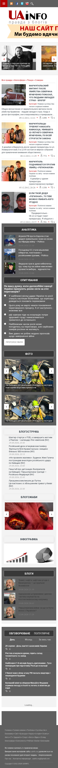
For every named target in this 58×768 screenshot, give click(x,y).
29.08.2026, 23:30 (17, 443)
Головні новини (19, 730)
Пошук (30, 80)
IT (11, 737)
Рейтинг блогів (33, 741)
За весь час (45, 639)
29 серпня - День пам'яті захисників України (26, 646)
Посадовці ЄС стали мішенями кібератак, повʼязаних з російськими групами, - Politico (34, 253)
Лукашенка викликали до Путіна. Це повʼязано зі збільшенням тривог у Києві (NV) (30, 483)
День (12, 639)
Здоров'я (17, 737)
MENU (3, 3)
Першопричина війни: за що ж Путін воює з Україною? (36, 609)
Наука (31, 734)
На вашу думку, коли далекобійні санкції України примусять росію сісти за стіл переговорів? (28, 289)
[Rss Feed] (11, 4)
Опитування (29, 280)
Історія (38, 734)
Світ (16, 734)
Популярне (42, 633)
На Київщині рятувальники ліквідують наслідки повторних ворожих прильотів (29, 386)
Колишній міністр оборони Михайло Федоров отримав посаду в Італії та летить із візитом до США (27, 685)
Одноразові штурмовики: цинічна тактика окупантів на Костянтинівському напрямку (35, 597)
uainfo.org (35, 751)
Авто (7, 737)
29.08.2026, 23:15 (17, 454)
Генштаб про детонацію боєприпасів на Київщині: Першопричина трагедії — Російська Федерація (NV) (27, 472)
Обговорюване (19, 633)
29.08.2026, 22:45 (17, 477)
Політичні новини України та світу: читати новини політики (42, 173)
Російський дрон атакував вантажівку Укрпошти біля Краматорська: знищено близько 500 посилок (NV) (28, 449)
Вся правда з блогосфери (13, 80)
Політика (30, 730)
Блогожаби (29, 497)
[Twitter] (21, 4)
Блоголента (21, 741)
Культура (23, 734)
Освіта (45, 734)
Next (55, 59)
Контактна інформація (22, 759)
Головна (8, 730)
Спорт (24, 737)
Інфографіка (29, 539)
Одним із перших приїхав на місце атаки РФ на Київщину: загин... (16, 65)
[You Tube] (26, 4)
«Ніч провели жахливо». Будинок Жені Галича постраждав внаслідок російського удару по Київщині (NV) (31, 460)
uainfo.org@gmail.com (41, 759)
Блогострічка (29, 431)
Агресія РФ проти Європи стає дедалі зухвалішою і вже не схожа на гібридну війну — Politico (36, 239)
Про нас (8, 759)
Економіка (9, 734)
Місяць (28, 639)
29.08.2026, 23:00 (17, 466)
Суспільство (41, 730)
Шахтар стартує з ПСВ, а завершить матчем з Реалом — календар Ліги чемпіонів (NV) (30, 438)
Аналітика (29, 229)
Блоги (29, 573)
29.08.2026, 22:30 (17, 489)
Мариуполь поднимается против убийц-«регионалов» (42, 164)
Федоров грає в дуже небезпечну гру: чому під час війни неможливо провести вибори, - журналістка (35, 266)
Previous (3, 59)
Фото (29, 353)
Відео (37, 737)
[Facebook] (16, 4)
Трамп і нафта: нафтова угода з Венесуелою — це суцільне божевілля (34, 583)
